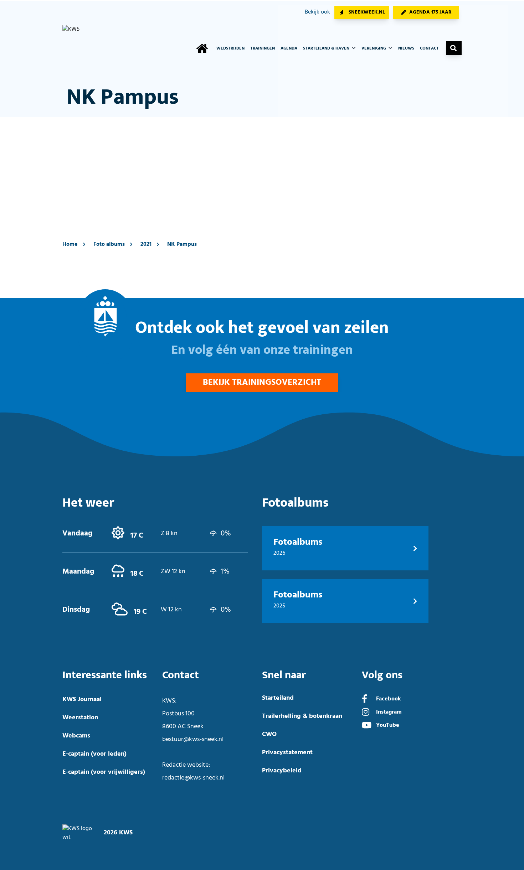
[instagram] (365, 713)
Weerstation (80, 718)
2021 (145, 244)
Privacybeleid (282, 771)
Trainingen (262, 48)
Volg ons (382, 675)
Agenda (289, 48)
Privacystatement (287, 752)
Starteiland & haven (326, 48)
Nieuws (406, 48)
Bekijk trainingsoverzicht (262, 382)
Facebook (388, 699)
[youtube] (366, 726)
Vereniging (374, 48)
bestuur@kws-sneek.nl (193, 739)
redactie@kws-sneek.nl (193, 778)
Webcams (76, 736)
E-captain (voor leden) (94, 754)
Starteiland (278, 698)
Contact (429, 48)
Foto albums (109, 244)
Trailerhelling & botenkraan (302, 716)
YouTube (387, 725)
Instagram (389, 712)
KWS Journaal (82, 699)
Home (70, 244)
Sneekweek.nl (367, 12)
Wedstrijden (230, 48)
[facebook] (364, 699)
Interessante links (104, 675)
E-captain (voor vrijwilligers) (103, 772)
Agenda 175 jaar (430, 12)
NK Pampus (182, 244)
